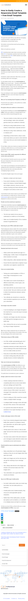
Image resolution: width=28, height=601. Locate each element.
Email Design (10, 525)
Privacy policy (21, 598)
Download (17, 511)
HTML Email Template (7, 511)
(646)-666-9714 (24, 1)
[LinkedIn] (14, 518)
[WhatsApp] (14, 523)
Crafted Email (7, 411)
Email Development (8, 527)
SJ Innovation (6, 598)
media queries (4, 197)
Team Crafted (10, 18)
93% (11, 55)
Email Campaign (5, 554)
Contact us (14, 598)
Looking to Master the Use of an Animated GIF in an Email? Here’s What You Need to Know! (13, 533)
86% (2, 52)
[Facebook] (14, 514)
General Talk (4, 563)
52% (5, 54)
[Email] (14, 520)
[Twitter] (14, 516)
